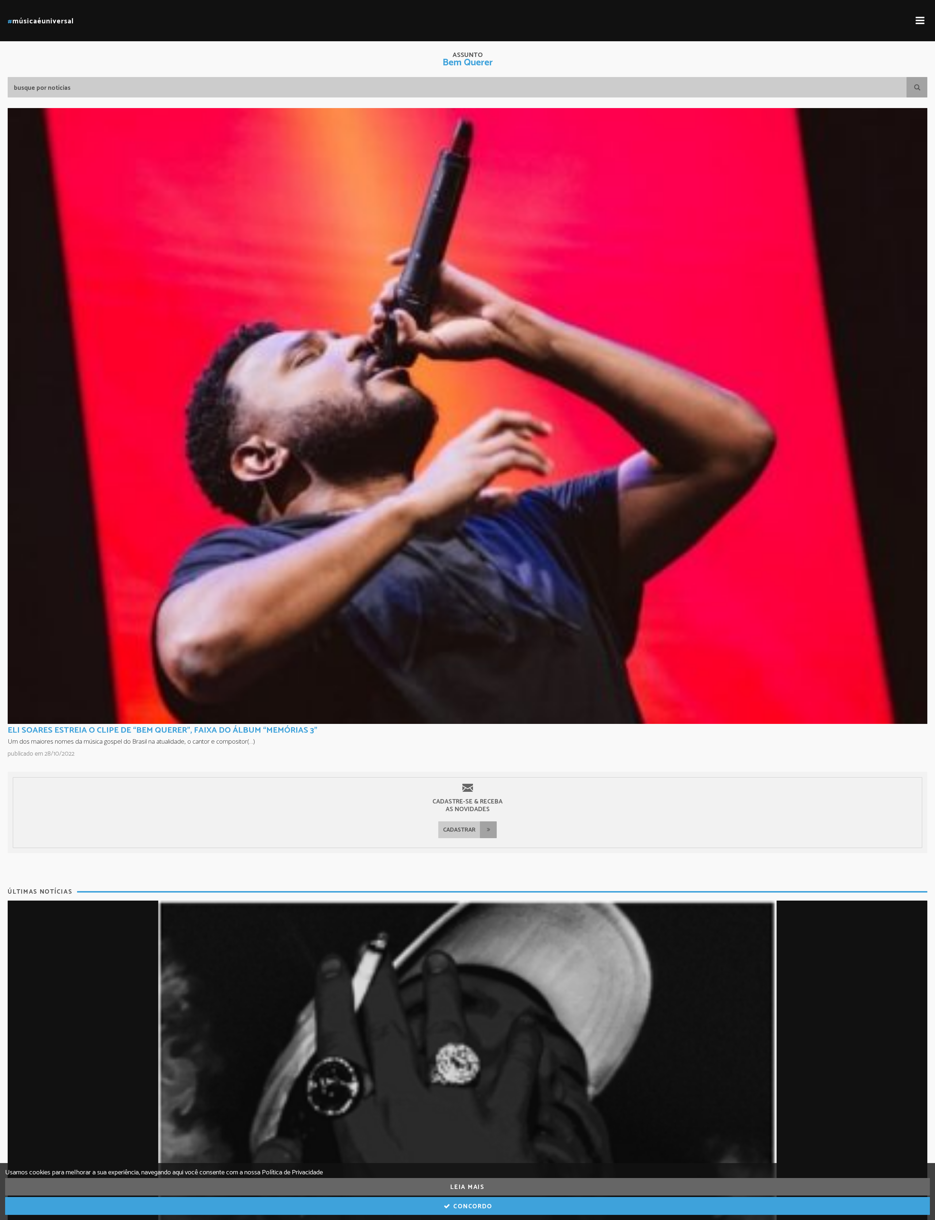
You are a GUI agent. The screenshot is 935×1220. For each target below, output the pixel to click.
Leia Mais (467, 1187)
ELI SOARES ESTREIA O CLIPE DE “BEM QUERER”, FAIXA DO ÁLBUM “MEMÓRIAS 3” (162, 730)
